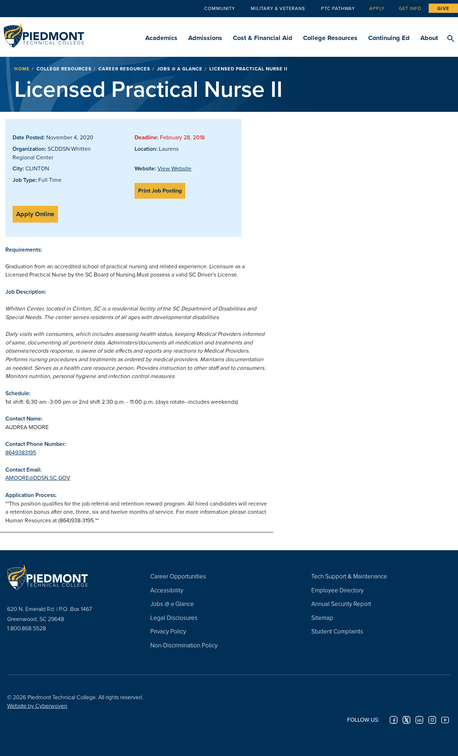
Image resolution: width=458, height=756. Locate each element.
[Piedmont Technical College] (68, 577)
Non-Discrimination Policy (184, 645)
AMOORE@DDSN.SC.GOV (37, 478)
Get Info (410, 8)
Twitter (406, 720)
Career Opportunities (178, 576)
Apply (377, 8)
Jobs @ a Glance (180, 68)
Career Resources (124, 68)
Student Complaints (337, 631)
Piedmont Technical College (44, 33)
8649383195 (20, 452)
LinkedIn (419, 720)
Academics (161, 38)
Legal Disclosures (174, 617)
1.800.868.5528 (26, 628)
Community (219, 8)
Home (22, 68)
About (429, 38)
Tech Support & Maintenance (349, 576)
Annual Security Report (341, 604)
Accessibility (166, 590)
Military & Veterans (278, 8)
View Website (174, 168)
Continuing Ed (389, 38)
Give (443, 8)
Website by (37, 706)
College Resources (330, 38)
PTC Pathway (338, 8)
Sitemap (322, 617)
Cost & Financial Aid (262, 38)
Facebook (394, 720)
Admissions (205, 38)
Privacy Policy (168, 631)
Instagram (432, 720)
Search (450, 39)
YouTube (445, 720)
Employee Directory (337, 590)
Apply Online (35, 214)
